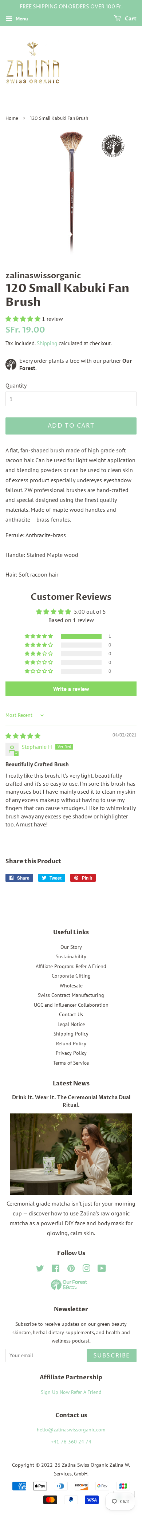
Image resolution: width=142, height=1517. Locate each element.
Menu (21, 18)
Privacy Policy (71, 1053)
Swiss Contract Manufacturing (71, 995)
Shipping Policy (71, 1033)
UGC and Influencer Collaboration (71, 1005)
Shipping (47, 343)
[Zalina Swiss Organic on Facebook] (55, 1269)
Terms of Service (71, 1063)
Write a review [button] (71, 688)
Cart (130, 18)
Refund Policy (71, 1043)
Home (11, 118)
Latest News (71, 1084)
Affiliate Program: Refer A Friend (71, 966)
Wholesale (71, 985)
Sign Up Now (55, 1392)
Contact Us (71, 1014)
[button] (23, 318)
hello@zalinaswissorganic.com (71, 1429)
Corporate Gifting (71, 975)
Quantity (16, 385)
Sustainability (71, 956)
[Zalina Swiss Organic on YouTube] (102, 1269)
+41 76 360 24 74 (71, 1441)
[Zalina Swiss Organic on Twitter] (40, 1269)
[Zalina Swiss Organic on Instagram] (86, 1269)
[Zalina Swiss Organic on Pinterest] (71, 1269)
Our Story (71, 947)
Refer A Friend (86, 1392)
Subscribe (111, 1356)
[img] (22, 735)
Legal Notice (71, 1024)
